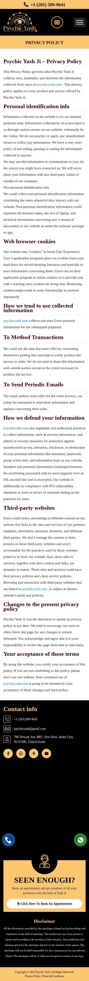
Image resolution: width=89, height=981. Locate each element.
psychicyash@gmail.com (30, 728)
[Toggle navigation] (57, 22)
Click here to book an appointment (46, 903)
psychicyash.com (49, 84)
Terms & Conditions (53, 976)
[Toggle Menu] (79, 22)
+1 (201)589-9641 (26, 719)
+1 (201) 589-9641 (48, 4)
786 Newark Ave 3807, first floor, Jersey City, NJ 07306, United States (43, 739)
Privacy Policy (33, 976)
